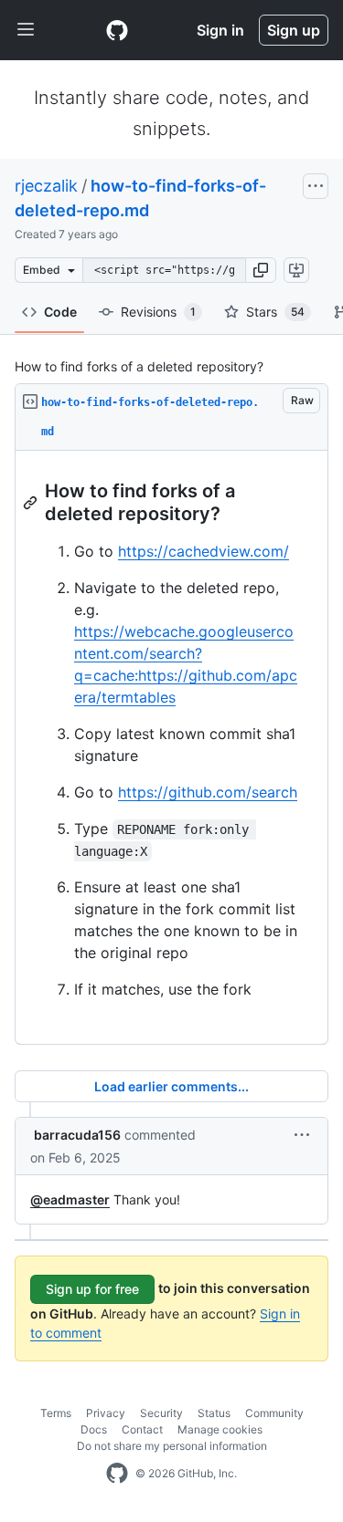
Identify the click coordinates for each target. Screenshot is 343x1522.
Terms (55, 1413)
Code (60, 311)
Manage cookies (220, 1429)
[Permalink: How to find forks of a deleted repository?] (32, 503)
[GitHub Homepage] (117, 1474)
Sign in (220, 30)
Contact (142, 1429)
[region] (171, 748)
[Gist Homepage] (117, 30)
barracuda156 (77, 1134)
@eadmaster (70, 1199)
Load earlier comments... (171, 1086)
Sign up (293, 30)
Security (161, 1413)
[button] (260, 270)
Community (274, 1413)
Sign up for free (92, 1289)
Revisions (158, 311)
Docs (93, 1429)
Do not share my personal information (172, 1446)
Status (214, 1413)
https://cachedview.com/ (203, 551)
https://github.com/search (207, 792)
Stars (275, 311)
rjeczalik (46, 185)
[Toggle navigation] (26, 30)
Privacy (105, 1413)
